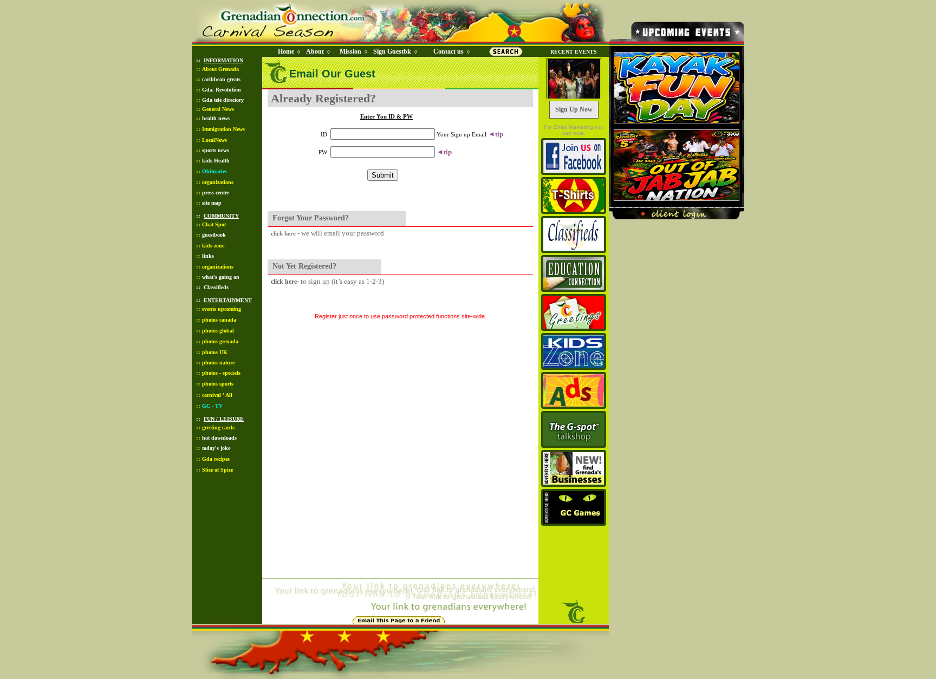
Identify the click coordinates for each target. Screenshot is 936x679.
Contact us (448, 51)
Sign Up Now (574, 109)
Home (286, 51)
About (315, 51)
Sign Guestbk (394, 51)
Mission (350, 51)
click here (283, 233)
